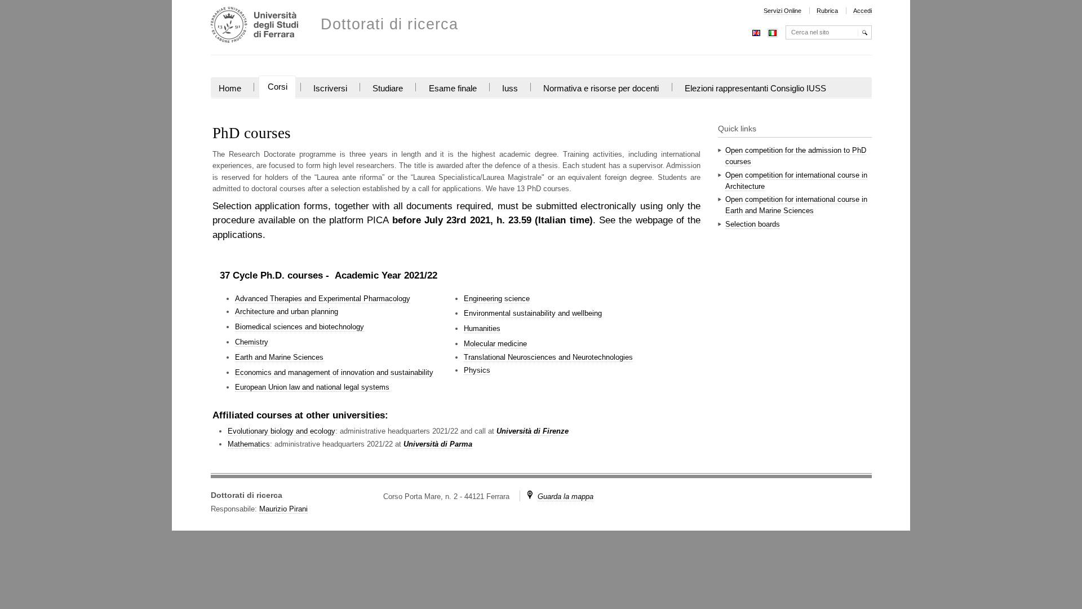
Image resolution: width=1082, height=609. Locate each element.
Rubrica (827, 10)
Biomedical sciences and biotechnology (299, 327)
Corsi (277, 86)
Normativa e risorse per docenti (601, 88)
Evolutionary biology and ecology (281, 431)
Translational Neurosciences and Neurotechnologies (548, 357)
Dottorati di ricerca (390, 24)
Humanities (482, 328)
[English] (756, 32)
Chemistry (251, 342)
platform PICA (358, 220)
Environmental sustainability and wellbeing (533, 313)
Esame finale (453, 88)
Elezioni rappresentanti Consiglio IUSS (755, 88)
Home (230, 88)
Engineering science (497, 298)
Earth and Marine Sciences (279, 357)
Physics (477, 370)
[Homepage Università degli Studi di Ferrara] (254, 26)
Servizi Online (782, 10)
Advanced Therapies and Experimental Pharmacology (322, 298)
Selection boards (752, 224)
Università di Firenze (532, 431)
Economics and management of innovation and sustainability (334, 372)
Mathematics (249, 444)
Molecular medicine (495, 343)
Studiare (388, 88)
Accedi (862, 10)
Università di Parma (437, 444)
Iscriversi (330, 88)
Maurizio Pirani (283, 509)
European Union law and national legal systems (312, 387)
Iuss (510, 88)
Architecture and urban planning (286, 311)
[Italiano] (773, 32)
